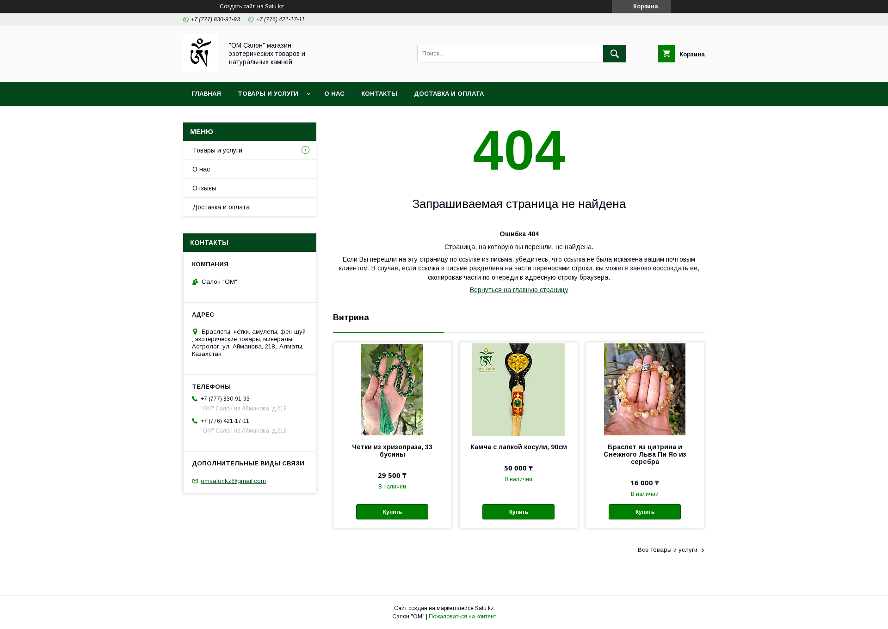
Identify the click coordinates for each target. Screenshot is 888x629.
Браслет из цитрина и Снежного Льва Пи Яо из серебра (645, 454)
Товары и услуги (268, 93)
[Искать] (614, 53)
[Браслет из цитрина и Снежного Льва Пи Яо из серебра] (645, 388)
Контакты (379, 93)
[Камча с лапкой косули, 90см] (519, 388)
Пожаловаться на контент (462, 616)
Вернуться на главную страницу (519, 289)
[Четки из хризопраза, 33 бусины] (392, 388)
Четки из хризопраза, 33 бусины (392, 450)
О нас (334, 93)
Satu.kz (484, 608)
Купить (392, 512)
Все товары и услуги (667, 549)
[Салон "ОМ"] (200, 69)
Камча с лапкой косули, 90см (518, 447)
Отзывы (204, 188)
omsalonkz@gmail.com (233, 480)
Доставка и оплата (449, 93)
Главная (206, 93)
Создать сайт (237, 6)
